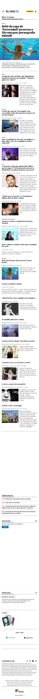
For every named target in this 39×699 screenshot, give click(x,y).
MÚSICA (3, 23)
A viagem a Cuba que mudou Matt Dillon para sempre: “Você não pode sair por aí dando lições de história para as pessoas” (18, 168)
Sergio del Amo (6, 83)
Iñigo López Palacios (7, 387)
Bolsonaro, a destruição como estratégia (18, 499)
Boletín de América (8, 597)
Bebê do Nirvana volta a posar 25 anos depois (17, 261)
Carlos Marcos (6, 146)
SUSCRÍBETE (30, 11)
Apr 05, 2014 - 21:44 (22, 387)
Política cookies (29, 680)
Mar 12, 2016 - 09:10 (11, 301)
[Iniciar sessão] (35, 11)
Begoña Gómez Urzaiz (7, 344)
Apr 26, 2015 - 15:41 (20, 322)
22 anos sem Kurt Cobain (11, 284)
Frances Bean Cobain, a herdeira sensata (18, 341)
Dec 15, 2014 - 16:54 (24, 344)
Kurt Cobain (8, 17)
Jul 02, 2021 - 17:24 (21, 83)
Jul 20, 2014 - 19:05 (20, 365)
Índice (22, 685)
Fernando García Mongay (8, 408)
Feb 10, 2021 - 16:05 (19, 146)
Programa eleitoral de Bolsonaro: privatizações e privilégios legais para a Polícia (19, 512)
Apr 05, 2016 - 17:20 (8, 287)
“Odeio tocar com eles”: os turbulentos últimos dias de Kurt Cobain (17, 197)
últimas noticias (7, 495)
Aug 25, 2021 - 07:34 (14, 62)
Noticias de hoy (28, 685)
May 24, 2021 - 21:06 (16, 118)
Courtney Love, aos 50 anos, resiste (16, 362)
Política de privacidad (12, 682)
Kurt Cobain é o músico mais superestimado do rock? (19, 245)
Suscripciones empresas (12, 685)
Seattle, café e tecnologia (12, 406)
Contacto (7, 680)
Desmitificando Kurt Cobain (13, 319)
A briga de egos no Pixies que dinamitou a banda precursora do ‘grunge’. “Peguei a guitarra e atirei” (18, 78)
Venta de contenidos (15, 680)
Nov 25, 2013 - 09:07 (21, 408)
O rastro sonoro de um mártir (13, 384)
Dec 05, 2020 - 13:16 (14, 173)
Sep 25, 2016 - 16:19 (15, 265)
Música (3, 137)
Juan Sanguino (5, 201)
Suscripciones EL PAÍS (26, 682)
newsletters (6, 521)
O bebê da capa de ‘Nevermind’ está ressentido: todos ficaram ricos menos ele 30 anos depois (18, 113)
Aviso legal (22, 680)
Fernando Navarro (6, 322)
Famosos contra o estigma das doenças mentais (17, 222)
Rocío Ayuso (5, 365)
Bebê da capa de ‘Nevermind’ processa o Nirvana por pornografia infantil (18, 31)
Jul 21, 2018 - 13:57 (22, 226)
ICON (3, 164)
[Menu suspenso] (3, 11)
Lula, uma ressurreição (13, 502)
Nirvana (4, 109)
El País (3, 62)
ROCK (3, 74)
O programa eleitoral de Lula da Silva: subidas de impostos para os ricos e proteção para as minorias (19, 507)
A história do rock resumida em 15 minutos (18, 298)
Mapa (19, 682)
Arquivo (4, 613)
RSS (20, 685)
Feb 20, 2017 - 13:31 (7, 249)
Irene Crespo (5, 173)
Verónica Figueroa (6, 226)
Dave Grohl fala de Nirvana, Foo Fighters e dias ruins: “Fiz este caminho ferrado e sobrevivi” (18, 141)
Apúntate (5, 527)
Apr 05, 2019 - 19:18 (15, 201)
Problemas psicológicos (8, 219)
